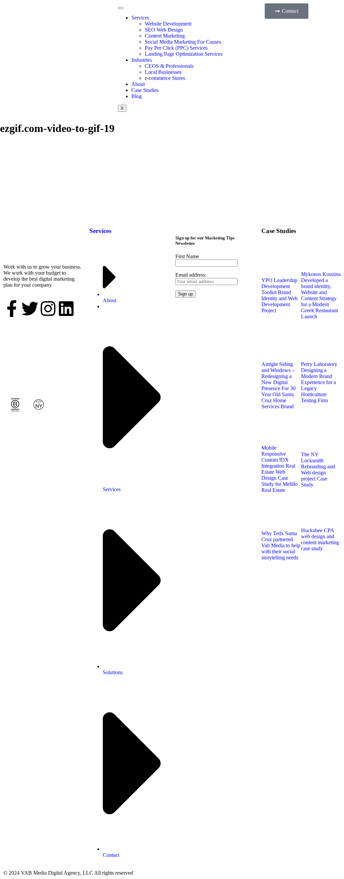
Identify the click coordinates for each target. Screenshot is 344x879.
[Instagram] (48, 308)
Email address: (190, 275)
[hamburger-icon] (120, 8)
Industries (141, 60)
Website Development (168, 24)
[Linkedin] (66, 308)
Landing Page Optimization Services (183, 54)
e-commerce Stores (165, 78)
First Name (187, 256)
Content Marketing (165, 36)
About (138, 84)
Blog (136, 96)
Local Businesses (163, 72)
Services (140, 17)
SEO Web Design (164, 30)
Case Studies (145, 90)
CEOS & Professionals (169, 66)
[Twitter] (30, 308)
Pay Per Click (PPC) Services (176, 48)
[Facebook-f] (11, 308)
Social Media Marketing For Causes (183, 42)
